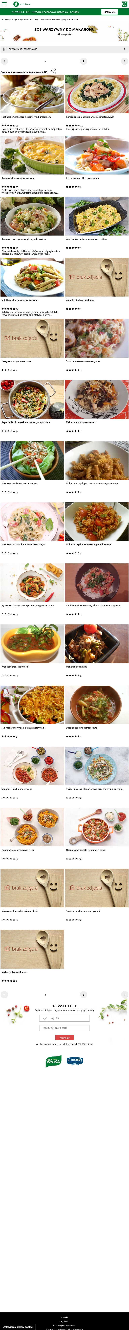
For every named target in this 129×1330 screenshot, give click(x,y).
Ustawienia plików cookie (18, 1326)
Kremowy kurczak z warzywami (18, 178)
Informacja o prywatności (64, 1325)
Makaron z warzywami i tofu (81, 422)
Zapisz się (65, 1038)
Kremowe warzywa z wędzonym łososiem (24, 239)
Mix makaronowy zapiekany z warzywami (23, 727)
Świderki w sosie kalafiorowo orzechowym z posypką (94, 789)
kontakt (64, 1317)
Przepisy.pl (6, 19)
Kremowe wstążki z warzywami (82, 178)
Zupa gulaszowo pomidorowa (81, 727)
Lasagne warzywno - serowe (16, 361)
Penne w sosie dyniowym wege (18, 850)
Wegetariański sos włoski (15, 666)
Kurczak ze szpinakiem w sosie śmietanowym (90, 116)
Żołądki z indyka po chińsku (80, 300)
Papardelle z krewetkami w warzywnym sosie (26, 422)
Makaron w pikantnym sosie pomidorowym (89, 544)
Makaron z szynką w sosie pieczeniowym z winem (92, 483)
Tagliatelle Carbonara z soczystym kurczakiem (26, 116)
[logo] (22, 4)
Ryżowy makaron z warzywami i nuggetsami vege (28, 605)
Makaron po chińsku (76, 666)
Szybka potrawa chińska (14, 972)
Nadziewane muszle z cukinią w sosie (85, 850)
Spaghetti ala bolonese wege (17, 789)
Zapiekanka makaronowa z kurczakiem (86, 239)
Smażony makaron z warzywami (83, 911)
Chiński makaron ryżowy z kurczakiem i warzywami (93, 605)
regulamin (64, 1321)
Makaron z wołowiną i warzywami (19, 483)
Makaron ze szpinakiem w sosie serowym (23, 544)
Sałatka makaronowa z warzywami (20, 300)
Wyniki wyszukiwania (23, 19)
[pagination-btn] (4, 61)
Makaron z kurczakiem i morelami (20, 911)
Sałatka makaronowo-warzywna (83, 361)
